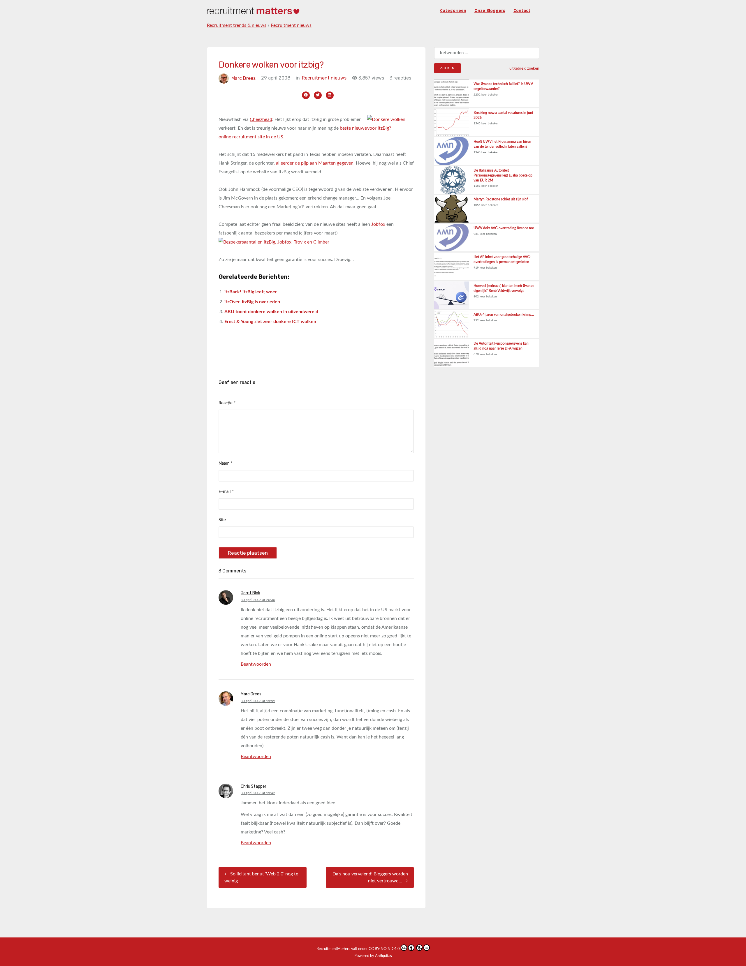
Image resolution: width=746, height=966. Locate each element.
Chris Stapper (253, 786)
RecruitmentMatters (333, 949)
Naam (225, 463)
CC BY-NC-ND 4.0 (384, 949)
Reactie (227, 403)
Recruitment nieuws (291, 25)
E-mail (226, 491)
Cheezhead (261, 119)
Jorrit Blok (250, 592)
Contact (521, 10)
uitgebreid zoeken (524, 68)
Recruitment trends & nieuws (236, 25)
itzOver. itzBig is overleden (252, 301)
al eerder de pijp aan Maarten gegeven (314, 163)
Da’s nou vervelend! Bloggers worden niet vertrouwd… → (370, 877)
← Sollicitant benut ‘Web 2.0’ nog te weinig (261, 877)
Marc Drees (243, 78)
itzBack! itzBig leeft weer (250, 292)
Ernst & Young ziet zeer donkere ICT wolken (270, 321)
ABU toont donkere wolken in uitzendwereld (271, 311)
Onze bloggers (489, 10)
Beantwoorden (256, 664)
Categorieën (453, 10)
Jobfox (378, 224)
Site (222, 520)
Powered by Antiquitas (373, 956)
